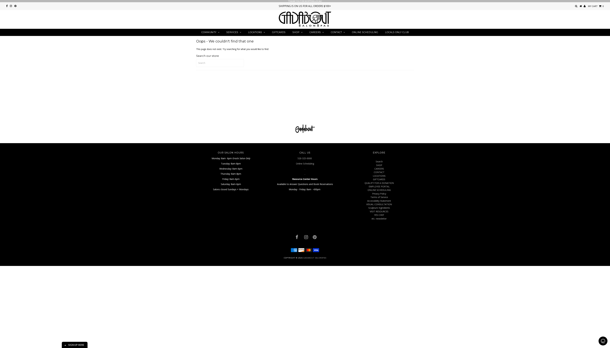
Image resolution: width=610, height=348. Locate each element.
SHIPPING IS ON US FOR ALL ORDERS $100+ (305, 6)
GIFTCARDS (278, 32)
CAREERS (315, 32)
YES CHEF (379, 214)
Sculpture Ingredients (379, 207)
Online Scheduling (305, 163)
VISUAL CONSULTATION (379, 204)
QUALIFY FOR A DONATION (379, 182)
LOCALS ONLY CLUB (397, 32)
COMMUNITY (208, 32)
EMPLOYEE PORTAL (379, 186)
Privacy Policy (379, 193)
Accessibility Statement (379, 200)
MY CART (596, 6)
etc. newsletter (379, 218)
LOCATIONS (255, 32)
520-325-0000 (305, 158)
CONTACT (336, 32)
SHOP (295, 32)
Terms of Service (379, 197)
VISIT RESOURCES (379, 211)
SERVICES (232, 32)
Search (379, 161)
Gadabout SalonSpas (314, 258)
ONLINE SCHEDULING (365, 32)
